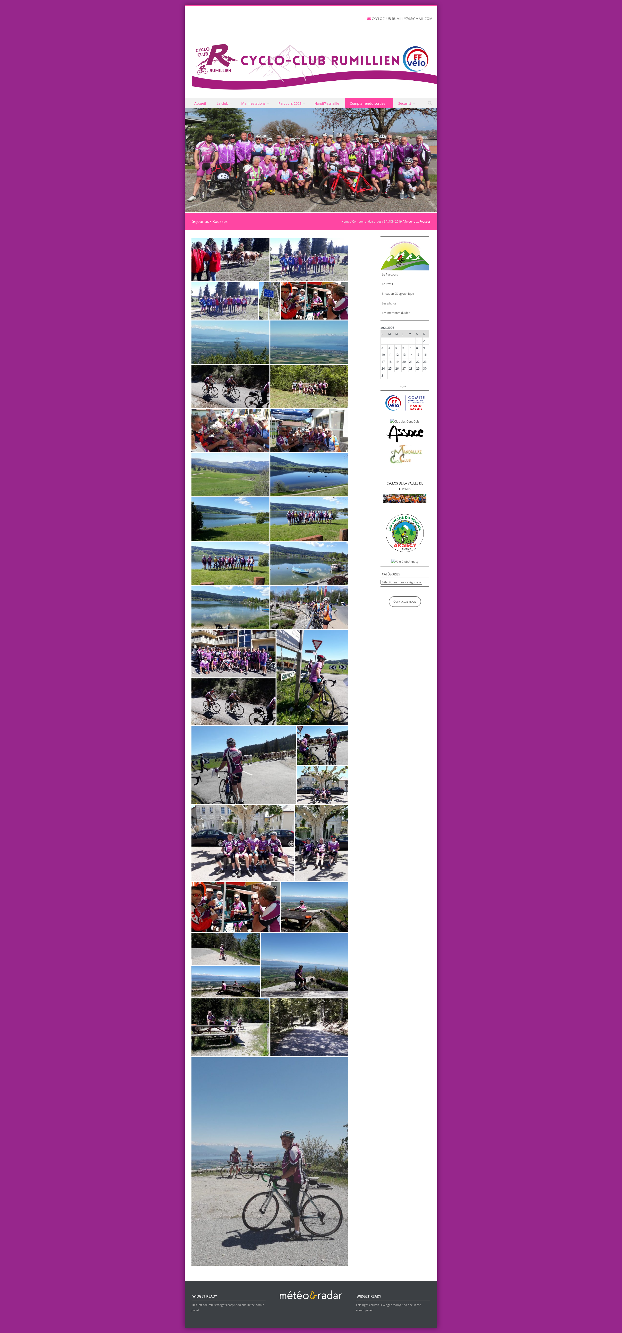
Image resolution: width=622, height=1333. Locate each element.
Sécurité (405, 103)
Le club (222, 103)
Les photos (389, 303)
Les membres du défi (396, 313)
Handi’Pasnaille (326, 103)
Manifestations (253, 103)
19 (397, 362)
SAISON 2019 (393, 221)
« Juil (403, 386)
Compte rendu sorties (367, 103)
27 (404, 368)
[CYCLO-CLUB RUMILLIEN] (314, 65)
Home (345, 221)
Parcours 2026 (290, 103)
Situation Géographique (398, 293)
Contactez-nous (404, 601)
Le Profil (387, 284)
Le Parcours (390, 274)
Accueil (200, 103)
